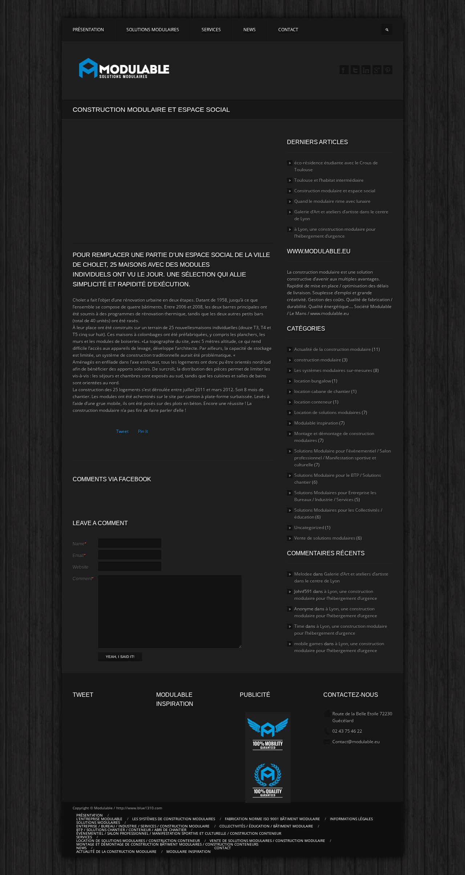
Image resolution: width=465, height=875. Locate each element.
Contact (288, 29)
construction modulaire (317, 360)
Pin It (143, 431)
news (249, 29)
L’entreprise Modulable (99, 818)
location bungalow (312, 381)
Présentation (88, 29)
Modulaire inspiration (188, 851)
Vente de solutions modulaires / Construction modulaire (267, 840)
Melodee (303, 574)
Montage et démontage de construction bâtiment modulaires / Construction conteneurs (167, 844)
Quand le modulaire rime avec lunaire (332, 201)
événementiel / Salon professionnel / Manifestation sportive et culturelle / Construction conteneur (178, 833)
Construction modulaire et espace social (334, 191)
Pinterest (387, 70)
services (211, 29)
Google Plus (376, 70)
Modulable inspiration (316, 423)
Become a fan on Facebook (344, 70)
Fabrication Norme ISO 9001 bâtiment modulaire (272, 818)
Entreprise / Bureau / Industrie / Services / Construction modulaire (143, 826)
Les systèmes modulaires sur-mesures (333, 370)
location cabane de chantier (322, 391)
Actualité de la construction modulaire (332, 349)
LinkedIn (366, 70)
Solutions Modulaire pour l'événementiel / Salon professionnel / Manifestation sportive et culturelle (342, 458)
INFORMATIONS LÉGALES (351, 818)
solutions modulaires (152, 29)
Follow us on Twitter (355, 70)
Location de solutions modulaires (327, 412)
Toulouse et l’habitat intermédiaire (329, 180)
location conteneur (313, 402)
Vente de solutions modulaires (324, 538)
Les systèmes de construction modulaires (173, 818)
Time (299, 626)
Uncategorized (309, 527)
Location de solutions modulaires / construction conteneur (138, 840)
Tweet (122, 431)
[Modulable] (125, 69)
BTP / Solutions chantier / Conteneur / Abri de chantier (131, 829)
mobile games (308, 644)
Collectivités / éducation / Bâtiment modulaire (266, 826)
